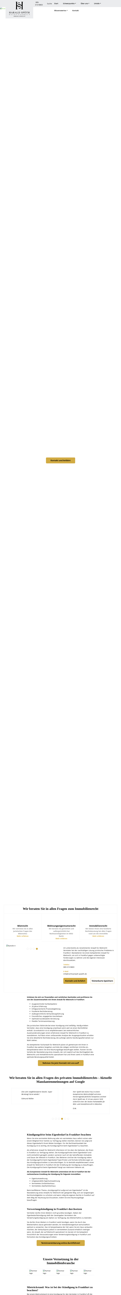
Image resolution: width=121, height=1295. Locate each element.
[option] (32, 946)
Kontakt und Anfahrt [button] (61, 460)
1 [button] (28, 949)
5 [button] (65, 1119)
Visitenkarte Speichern (102, 981)
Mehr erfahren (22, 936)
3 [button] (34, 949)
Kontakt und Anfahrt (75, 981)
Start (56, 3)
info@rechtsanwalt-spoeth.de (75, 974)
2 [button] (31, 949)
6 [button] (68, 1119)
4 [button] (37, 949)
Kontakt (75, 10)
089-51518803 (68, 967)
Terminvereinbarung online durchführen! (60, 1243)
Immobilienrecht (46, 1054)
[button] (9, 460)
